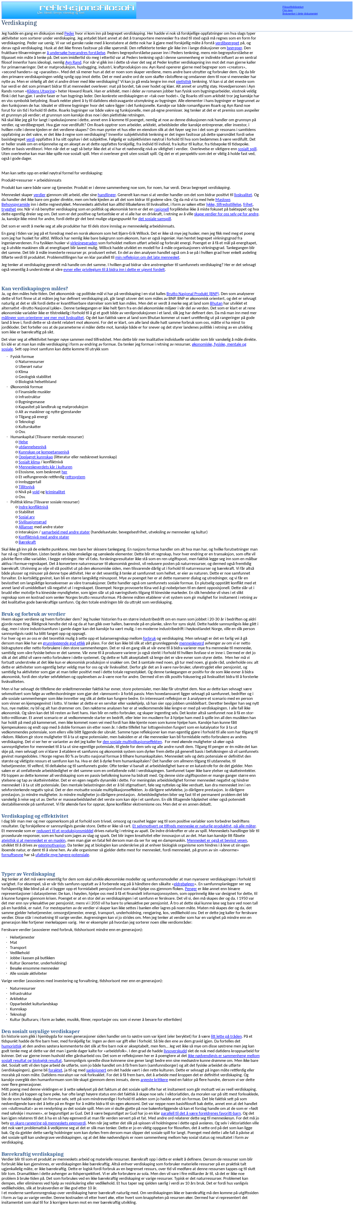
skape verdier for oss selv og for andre (226, 214)
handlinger (107, 195)
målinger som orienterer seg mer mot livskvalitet (42, 318)
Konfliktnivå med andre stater (44, 537)
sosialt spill (247, 149)
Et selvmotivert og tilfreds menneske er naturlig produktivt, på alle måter (194, 826)
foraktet (55, 1070)
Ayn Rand (73, 63)
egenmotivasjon (51, 845)
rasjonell (161, 209)
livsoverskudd (175, 1051)
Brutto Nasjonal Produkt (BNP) (192, 294)
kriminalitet (55, 492)
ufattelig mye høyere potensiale (62, 855)
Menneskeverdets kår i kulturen (45, 467)
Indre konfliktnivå (33, 507)
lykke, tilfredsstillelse (223, 205)
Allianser (26, 527)
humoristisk (11, 1046)
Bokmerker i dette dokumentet (300, 13)
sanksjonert (96, 1070)
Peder (69, 34)
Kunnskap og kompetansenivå (44, 452)
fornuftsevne (12, 855)
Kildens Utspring (41, 91)
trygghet (8, 209)
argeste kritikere (154, 1080)
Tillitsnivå (26, 487)
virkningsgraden (83, 243)
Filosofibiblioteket (292, 6)
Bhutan (216, 303)
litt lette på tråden (226, 1037)
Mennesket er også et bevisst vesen (217, 841)
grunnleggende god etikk (64, 643)
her (64, 472)
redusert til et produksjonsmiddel (65, 831)
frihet (248, 205)
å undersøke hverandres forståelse (76, 53)
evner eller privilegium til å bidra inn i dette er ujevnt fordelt (114, 270)
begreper (234, 48)
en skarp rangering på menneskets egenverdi (48, 1123)
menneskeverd (191, 643)
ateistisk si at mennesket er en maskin (33, 841)
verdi (30, 139)
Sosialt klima (29, 462)
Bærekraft (27, 542)
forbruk (149, 639)
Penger (191, 889)
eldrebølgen (184, 884)
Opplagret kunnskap (36, 457)
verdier (40, 195)
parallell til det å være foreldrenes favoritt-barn (201, 1113)
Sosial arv (27, 517)
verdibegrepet (227, 43)
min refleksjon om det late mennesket (147, 258)
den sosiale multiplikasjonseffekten (132, 742)
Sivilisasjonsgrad (32, 522)
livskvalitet (243, 195)
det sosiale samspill (154, 219)
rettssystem (75, 477)
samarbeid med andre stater (65, 532)
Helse (23, 442)
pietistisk (183, 82)
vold (35, 492)
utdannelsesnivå (32, 447)
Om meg (287, 10)
